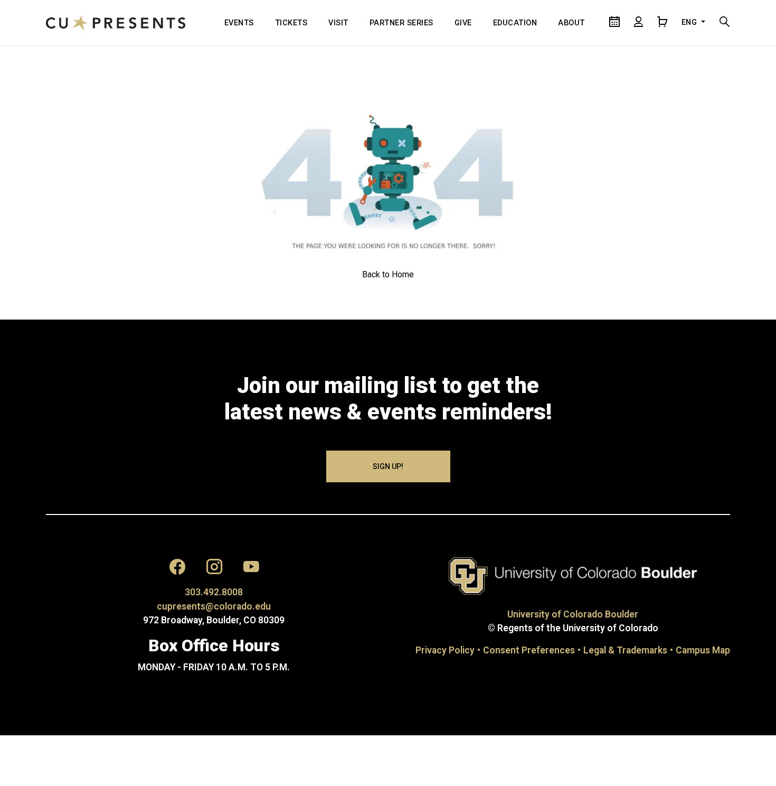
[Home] (115, 23)
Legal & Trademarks (625, 650)
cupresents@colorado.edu (214, 606)
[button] (177, 569)
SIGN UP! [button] (388, 466)
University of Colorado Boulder (572, 614)
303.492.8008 (214, 592)
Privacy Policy (445, 650)
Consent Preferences (529, 650)
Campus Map (703, 650)
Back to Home (388, 274)
